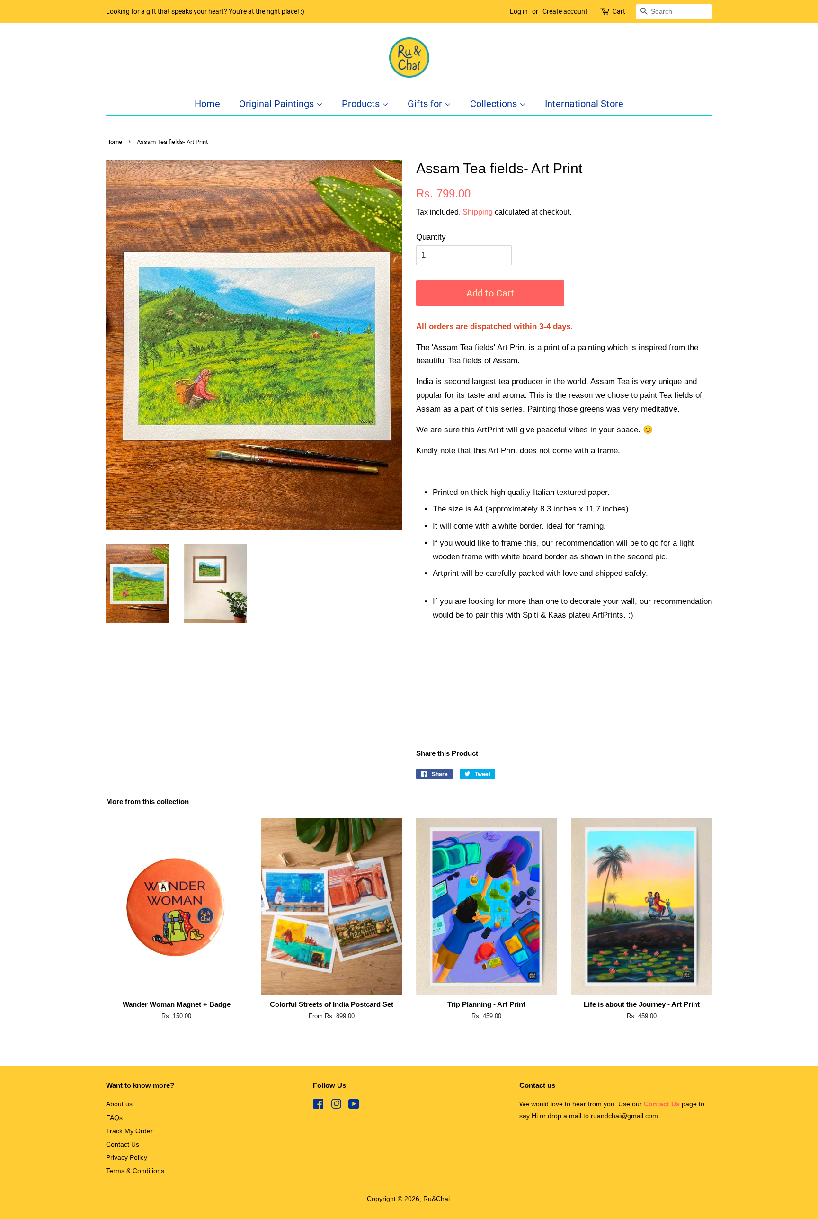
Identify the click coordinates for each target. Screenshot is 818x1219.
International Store (584, 103)
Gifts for (426, 103)
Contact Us (122, 1144)
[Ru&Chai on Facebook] (318, 1106)
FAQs (114, 1117)
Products (362, 103)
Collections (494, 103)
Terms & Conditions (135, 1170)
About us (119, 1104)
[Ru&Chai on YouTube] (353, 1106)
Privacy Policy (126, 1157)
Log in (519, 11)
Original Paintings (277, 103)
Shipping (477, 212)
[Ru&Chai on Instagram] (336, 1106)
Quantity (431, 237)
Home (207, 103)
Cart (619, 11)
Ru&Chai (436, 1198)
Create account (564, 11)
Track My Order (129, 1131)
